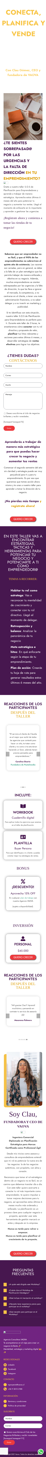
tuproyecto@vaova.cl (16, 1384)
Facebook (12, 1369)
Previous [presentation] (7, 754)
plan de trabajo (26, 897)
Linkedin (11, 1365)
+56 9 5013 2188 (15, 1389)
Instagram (12, 1373)
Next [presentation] (38, 754)
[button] (21, 787)
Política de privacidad (16, 1405)
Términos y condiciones (17, 1401)
